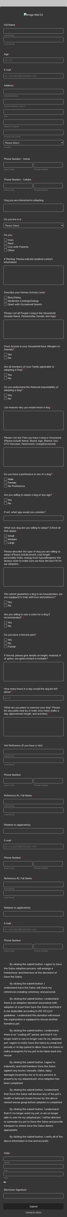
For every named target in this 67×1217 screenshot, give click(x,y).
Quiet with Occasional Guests (25, 304)
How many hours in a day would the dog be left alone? (31, 690)
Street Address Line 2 (14, 106)
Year (6, 1178)
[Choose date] (4, 1182)
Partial (11, 646)
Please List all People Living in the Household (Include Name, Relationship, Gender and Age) (31, 315)
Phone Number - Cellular (18, 179)
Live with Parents (18, 246)
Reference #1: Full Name (19, 795)
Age (7, 54)
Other (11, 250)
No (9, 357)
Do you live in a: (13, 219)
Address (9, 85)
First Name (9, 35)
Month (7, 1162)
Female (12, 482)
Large (11, 542)
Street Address (11, 96)
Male (10, 479)
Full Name (10, 24)
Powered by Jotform (33, 1212)
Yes (10, 354)
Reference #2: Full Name (19, 878)
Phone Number (41, 169)
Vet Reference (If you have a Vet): (23, 745)
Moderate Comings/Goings (23, 300)
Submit (34, 1206)
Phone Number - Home (17, 158)
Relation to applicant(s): (17, 824)
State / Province (11, 126)
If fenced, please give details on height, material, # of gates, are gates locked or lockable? (32, 657)
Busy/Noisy (14, 297)
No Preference (16, 485)
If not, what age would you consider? (25, 512)
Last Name (9, 44)
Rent (10, 243)
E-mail (8, 69)
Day (6, 1170)
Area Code (9, 169)
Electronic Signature (16, 1189)
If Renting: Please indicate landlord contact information (28, 260)
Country (7, 147)
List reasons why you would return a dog (28, 407)
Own (10, 239)
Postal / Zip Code (12, 136)
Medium (12, 539)
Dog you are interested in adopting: (25, 200)
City (5, 116)
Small (11, 535)
